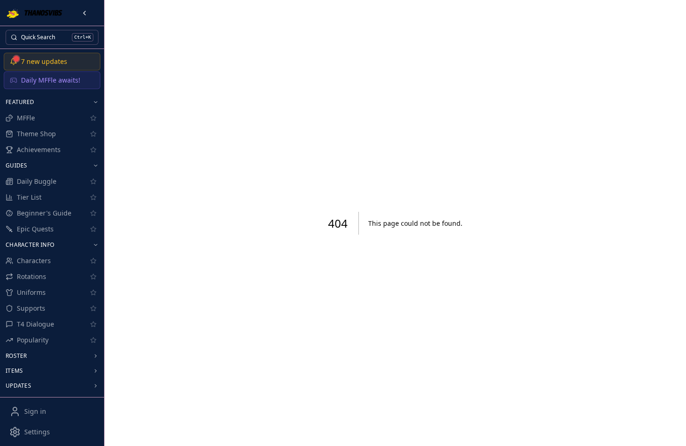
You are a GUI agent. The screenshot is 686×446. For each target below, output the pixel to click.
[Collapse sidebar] (84, 13)
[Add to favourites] (93, 118)
